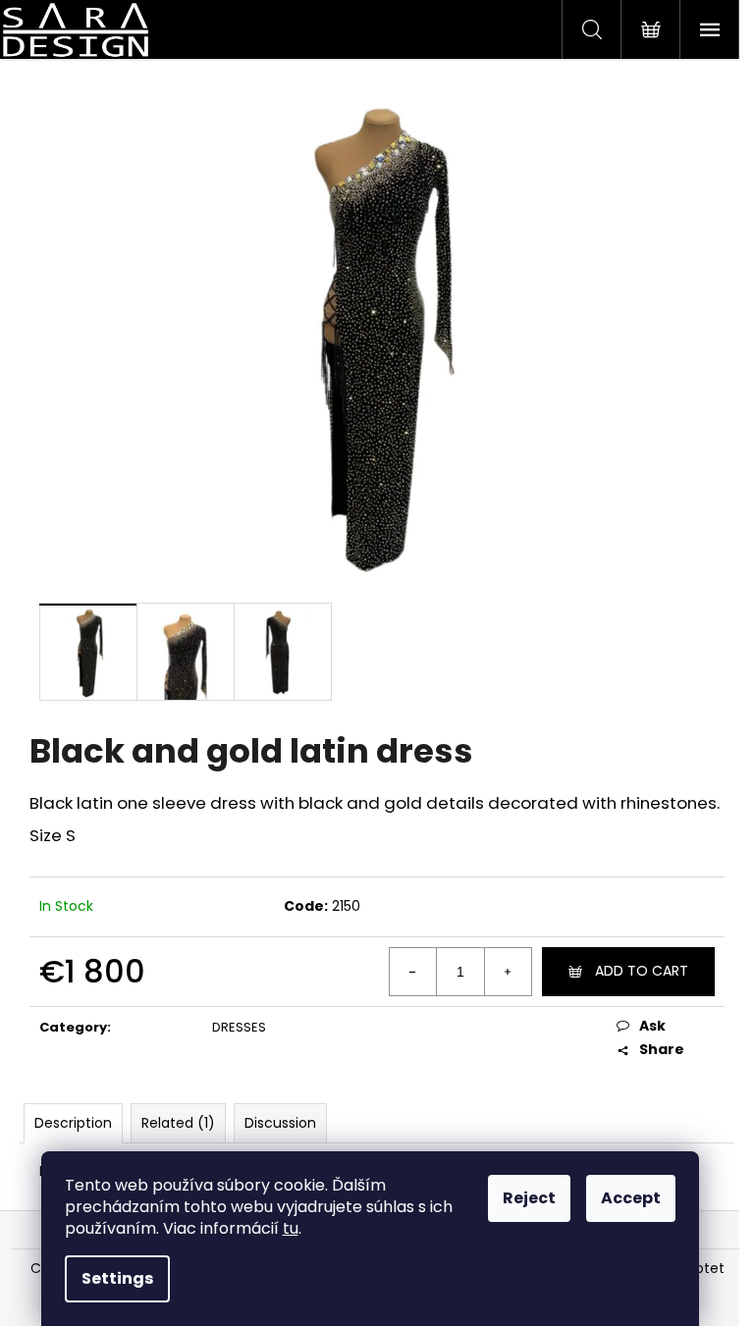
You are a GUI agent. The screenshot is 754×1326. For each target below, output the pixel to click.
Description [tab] (73, 1123)
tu (290, 1228)
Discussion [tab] (280, 1123)
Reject (529, 1198)
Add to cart (641, 971)
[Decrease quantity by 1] (413, 971)
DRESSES (239, 1027)
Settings (117, 1278)
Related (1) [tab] (178, 1123)
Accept (631, 1198)
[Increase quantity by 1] (507, 971)
